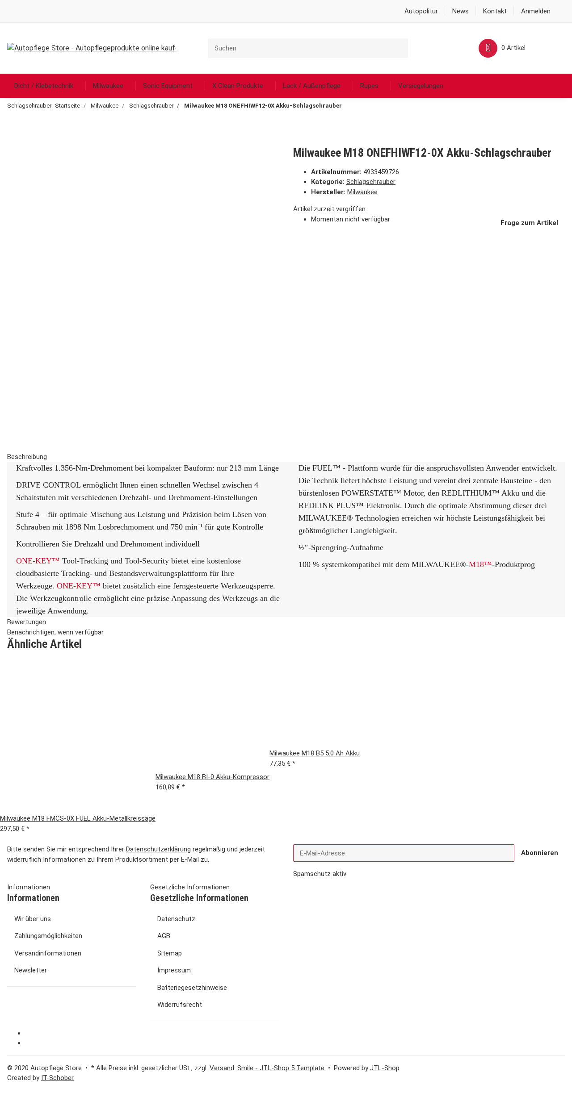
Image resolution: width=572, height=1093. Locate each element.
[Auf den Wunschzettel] (29, 171)
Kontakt (495, 11)
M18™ (480, 564)
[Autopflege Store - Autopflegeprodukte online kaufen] (91, 48)
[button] (536, 11)
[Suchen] (414, 47)
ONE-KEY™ (38, 560)
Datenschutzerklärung (158, 849)
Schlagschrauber (370, 182)
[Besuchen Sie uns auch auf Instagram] (31, 1043)
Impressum (174, 970)
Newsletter (30, 970)
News (460, 11)
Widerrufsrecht (179, 1005)
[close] (14, 154)
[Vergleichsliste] (439, 48)
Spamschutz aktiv (319, 874)
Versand (222, 1068)
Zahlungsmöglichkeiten (48, 936)
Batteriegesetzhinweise (192, 988)
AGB (163, 936)
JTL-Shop (385, 1068)
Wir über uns (32, 919)
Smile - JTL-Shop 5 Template (281, 1068)
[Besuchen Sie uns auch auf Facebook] (31, 1033)
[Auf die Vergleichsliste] (14, 171)
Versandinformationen (47, 953)
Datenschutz (176, 919)
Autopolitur (421, 11)
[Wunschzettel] (453, 48)
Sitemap (169, 953)
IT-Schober (57, 1078)
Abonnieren (539, 853)
